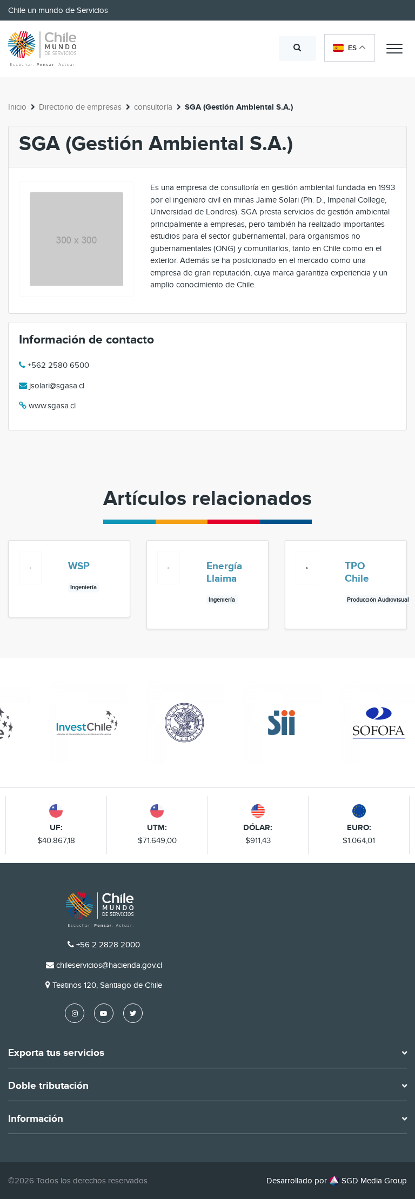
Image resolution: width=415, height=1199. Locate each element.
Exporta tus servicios (56, 1053)
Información (35, 1119)
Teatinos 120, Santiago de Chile (107, 985)
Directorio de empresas (80, 107)
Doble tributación (48, 1086)
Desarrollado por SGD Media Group (336, 1180)
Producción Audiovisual (378, 599)
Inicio (17, 107)
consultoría (153, 107)
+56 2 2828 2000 (108, 944)
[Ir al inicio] (42, 49)
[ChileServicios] (100, 909)
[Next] (398, 591)
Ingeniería (83, 587)
